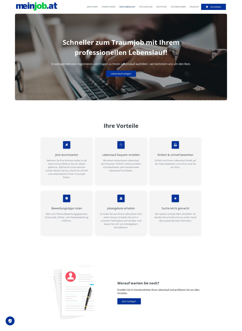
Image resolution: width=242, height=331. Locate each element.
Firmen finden (108, 6)
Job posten (161, 6)
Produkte (194, 6)
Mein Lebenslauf (127, 6)
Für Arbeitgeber (178, 6)
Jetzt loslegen (129, 301)
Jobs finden (92, 6)
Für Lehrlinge (146, 6)
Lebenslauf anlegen (121, 73)
